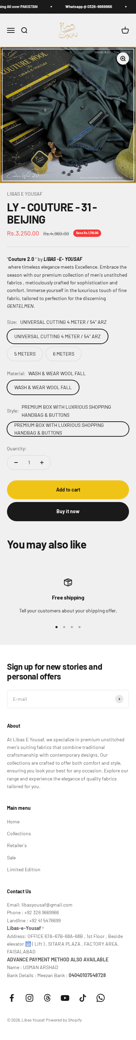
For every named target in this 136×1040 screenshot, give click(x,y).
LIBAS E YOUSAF (25, 194)
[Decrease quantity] (16, 463)
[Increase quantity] (42, 463)
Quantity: (17, 448)
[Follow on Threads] (47, 998)
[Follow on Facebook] (11, 998)
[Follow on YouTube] (65, 998)
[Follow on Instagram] (29, 998)
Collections (19, 833)
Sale (11, 857)
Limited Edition (23, 869)
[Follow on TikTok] (83, 998)
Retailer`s (17, 845)
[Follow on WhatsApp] (100, 998)
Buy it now (68, 511)
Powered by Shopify (64, 1019)
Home (13, 821)
